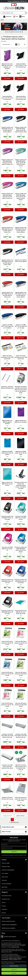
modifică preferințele (14, 965)
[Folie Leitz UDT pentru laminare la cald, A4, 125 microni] (21, 638)
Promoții (4, 906)
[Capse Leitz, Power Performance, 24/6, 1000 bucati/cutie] (7, 353)
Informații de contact (6, 895)
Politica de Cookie (15, 947)
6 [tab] (16, 31)
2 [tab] (8, 31)
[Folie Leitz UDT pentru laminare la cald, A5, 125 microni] (7, 700)
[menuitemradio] (19, 44)
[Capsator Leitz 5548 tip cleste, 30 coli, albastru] (21, 257)
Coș (16, 16)
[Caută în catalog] (25, 12)
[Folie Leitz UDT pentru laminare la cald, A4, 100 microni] (7, 669)
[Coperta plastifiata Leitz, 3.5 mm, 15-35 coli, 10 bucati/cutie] (21, 93)
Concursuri (4, 880)
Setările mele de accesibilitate (8, 928)
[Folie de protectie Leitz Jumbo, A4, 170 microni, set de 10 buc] (21, 794)
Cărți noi (4, 902)
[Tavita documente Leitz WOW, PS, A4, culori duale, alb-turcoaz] (21, 607)
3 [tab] (10, 31)
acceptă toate (14, 973)
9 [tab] (22, 31)
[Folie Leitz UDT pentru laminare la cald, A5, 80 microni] (21, 700)
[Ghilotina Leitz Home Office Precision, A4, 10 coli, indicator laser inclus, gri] (21, 762)
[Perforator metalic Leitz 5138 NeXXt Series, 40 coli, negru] (7, 513)
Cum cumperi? (5, 873)
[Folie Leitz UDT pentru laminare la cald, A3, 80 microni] (7, 638)
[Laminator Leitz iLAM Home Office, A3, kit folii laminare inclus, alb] (7, 731)
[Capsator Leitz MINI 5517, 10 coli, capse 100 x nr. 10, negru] (21, 322)
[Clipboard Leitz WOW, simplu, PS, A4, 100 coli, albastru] (7, 448)
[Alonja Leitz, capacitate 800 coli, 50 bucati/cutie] (7, 384)
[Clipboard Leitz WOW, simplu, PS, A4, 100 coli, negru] (21, 448)
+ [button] (25, 827)
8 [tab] (20, 31)
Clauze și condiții (5, 863)
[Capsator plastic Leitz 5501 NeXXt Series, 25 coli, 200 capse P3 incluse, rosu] (7, 289)
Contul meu (8, 16)
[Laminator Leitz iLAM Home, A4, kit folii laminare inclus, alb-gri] (7, 762)
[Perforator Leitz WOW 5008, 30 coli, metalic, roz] (7, 544)
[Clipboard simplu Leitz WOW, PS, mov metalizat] (21, 417)
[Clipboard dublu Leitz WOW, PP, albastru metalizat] (7, 417)
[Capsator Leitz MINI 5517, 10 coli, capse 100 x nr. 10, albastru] (7, 322)
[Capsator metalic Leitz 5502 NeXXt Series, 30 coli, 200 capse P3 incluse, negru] (7, 257)
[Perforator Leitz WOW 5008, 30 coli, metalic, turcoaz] (21, 513)
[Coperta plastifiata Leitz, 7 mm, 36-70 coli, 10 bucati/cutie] (7, 93)
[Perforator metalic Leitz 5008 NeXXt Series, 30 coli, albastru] (21, 577)
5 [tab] (14, 31)
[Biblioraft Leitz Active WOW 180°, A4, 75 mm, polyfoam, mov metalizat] (7, 61)
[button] (22, 16)
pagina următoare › (20, 815)
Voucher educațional (6, 883)
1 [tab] (6, 31)
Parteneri (4, 912)
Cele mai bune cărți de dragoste (9, 936)
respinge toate (14, 969)
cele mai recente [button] (6, 44)
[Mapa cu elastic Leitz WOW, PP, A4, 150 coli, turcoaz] (7, 479)
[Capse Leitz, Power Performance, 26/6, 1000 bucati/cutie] (21, 353)
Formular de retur (6, 899)
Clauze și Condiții (13, 959)
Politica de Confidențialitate (8, 870)
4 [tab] (12, 31)
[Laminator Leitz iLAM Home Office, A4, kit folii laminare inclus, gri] (21, 731)
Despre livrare (5, 876)
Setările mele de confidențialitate (9, 924)
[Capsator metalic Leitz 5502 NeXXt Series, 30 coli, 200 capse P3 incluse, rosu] (7, 225)
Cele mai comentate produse (8, 921)
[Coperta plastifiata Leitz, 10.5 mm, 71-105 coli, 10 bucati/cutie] (21, 61)
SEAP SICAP (4, 887)
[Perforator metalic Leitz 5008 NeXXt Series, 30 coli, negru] (7, 607)
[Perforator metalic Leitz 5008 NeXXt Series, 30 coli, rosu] (7, 577)
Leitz (7, 70)
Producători (4, 909)
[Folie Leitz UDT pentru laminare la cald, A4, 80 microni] (21, 669)
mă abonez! (14, 851)
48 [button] (24, 44)
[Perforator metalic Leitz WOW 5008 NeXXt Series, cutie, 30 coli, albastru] (21, 544)
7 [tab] (18, 31)
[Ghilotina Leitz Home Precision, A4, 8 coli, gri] (7, 794)
